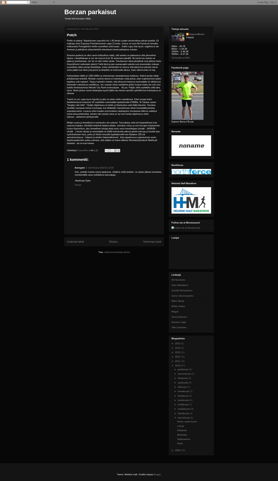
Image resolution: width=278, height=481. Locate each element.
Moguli (174, 311)
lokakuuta (183, 378)
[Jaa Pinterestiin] (118, 150)
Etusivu (113, 241)
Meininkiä (182, 434)
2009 (178, 450)
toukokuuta (184, 400)
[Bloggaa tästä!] (109, 150)
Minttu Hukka (178, 306)
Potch (180, 443)
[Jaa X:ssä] (112, 150)
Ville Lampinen (178, 327)
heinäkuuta (184, 391)
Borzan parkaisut (90, 11)
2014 (178, 348)
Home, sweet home (187, 421)
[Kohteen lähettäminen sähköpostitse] (106, 150)
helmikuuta (184, 413)
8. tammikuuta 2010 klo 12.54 (99, 168)
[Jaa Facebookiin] (115, 150)
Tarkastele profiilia (180, 57)
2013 (178, 352)
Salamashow (183, 439)
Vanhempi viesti (152, 241)
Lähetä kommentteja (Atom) (117, 252)
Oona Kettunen (179, 317)
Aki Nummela (178, 280)
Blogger (157, 474)
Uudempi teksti (75, 241)
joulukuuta (183, 369)
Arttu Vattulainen (179, 285)
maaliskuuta (184, 409)
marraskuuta (184, 373)
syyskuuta (183, 382)
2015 (178, 343)
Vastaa (78, 185)
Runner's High (178, 322)
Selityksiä (182, 430)
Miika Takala (177, 301)
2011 (178, 361)
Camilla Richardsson (181, 290)
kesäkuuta (183, 395)
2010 (178, 365)
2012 (178, 356)
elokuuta (182, 387)
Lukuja (180, 426)
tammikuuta (184, 417)
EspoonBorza (196, 34)
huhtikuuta (183, 404)
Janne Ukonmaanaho (182, 295)
